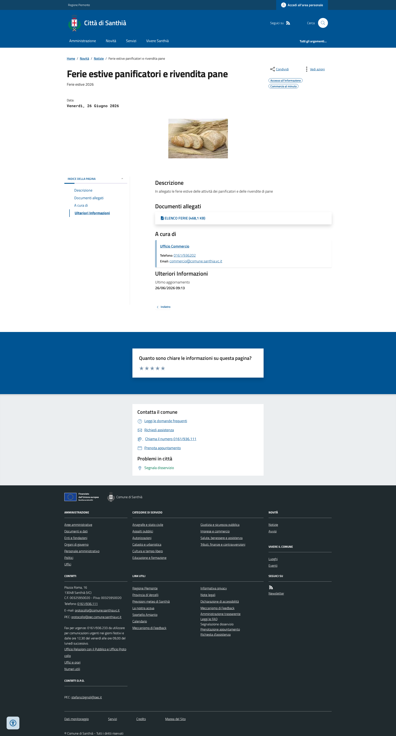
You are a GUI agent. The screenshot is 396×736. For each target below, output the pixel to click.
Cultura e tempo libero (147, 551)
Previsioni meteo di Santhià (151, 601)
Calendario (139, 621)
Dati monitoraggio (76, 718)
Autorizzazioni (141, 537)
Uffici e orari (72, 662)
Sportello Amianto (144, 614)
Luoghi (273, 558)
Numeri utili (72, 668)
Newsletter (276, 593)
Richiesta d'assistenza (215, 634)
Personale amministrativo (81, 551)
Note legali (207, 594)
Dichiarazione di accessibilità (219, 601)
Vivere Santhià (157, 41)
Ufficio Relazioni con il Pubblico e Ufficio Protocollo (95, 652)
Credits (141, 718)
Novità (111, 41)
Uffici (67, 564)
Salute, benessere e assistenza (221, 537)
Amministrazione (82, 41)
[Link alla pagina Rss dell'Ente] (271, 587)
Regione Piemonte (79, 5)
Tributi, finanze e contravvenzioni (222, 544)
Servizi (131, 41)
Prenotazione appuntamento (220, 629)
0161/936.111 (87, 603)
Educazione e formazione (149, 557)
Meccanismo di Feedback (149, 627)
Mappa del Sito (175, 718)
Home (71, 58)
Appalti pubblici (142, 531)
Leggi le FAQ (209, 618)
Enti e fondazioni (75, 537)
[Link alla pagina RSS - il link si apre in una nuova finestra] (288, 23)
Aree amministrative (78, 524)
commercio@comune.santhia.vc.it (196, 261)
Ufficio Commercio (174, 246)
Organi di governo (76, 544)
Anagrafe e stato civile (147, 524)
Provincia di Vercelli (145, 594)
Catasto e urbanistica (146, 544)
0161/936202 (185, 255)
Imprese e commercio (215, 531)
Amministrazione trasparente (220, 613)
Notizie (99, 58)
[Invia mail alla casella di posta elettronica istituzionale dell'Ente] (97, 610)
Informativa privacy (213, 588)
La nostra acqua (143, 608)
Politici (68, 557)
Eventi (273, 565)
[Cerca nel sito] (321, 23)
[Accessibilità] (13, 723)
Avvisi (273, 531)
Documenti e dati (76, 531)
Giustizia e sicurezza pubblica (219, 524)
